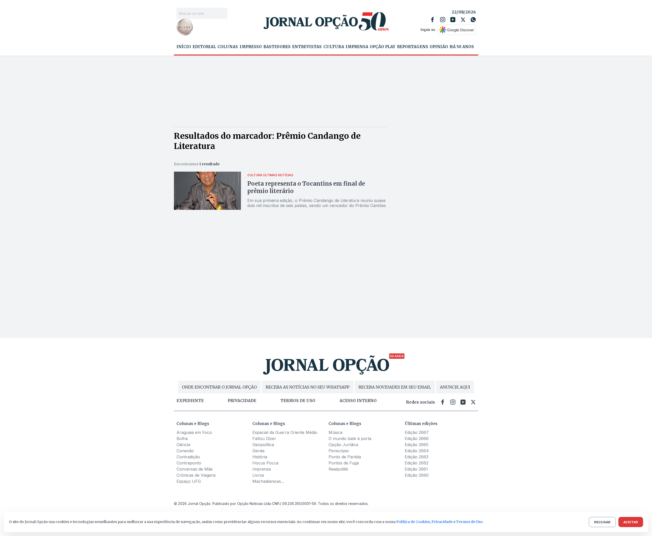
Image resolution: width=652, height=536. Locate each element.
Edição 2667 (417, 432)
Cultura (333, 47)
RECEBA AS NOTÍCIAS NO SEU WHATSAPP (307, 387)
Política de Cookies (413, 521)
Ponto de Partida (345, 456)
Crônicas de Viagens (196, 475)
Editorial (204, 47)
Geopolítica (263, 444)
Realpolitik (338, 469)
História (259, 456)
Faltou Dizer (264, 438)
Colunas (228, 47)
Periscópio (339, 450)
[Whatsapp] (473, 19)
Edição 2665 (416, 444)
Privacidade (242, 400)
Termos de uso (297, 400)
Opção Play (382, 47)
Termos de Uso (469, 521)
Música (335, 432)
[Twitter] (463, 19)
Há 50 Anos (462, 47)
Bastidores (277, 47)
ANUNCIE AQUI (455, 387)
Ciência (183, 444)
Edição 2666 (417, 438)
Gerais (258, 450)
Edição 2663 (416, 456)
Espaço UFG (188, 481)
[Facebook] (432, 19)
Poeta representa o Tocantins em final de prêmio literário (306, 187)
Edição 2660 (417, 475)
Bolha (182, 438)
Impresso (251, 47)
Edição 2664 (417, 450)
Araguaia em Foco (194, 432)
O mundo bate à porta (350, 438)
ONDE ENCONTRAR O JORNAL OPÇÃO (219, 387)
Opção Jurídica (343, 444)
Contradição (188, 456)
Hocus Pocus (265, 462)
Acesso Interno (358, 400)
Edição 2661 (416, 469)
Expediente (190, 400)
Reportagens (412, 47)
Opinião (439, 47)
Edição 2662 (416, 462)
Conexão (185, 450)
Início (183, 47)
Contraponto (188, 462)
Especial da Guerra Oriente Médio (284, 432)
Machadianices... (268, 481)
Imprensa (357, 47)
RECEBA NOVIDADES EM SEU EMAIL (394, 387)
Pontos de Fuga (344, 462)
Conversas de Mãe (194, 469)
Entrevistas (307, 47)
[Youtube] (452, 19)
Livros (258, 475)
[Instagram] (442, 19)
